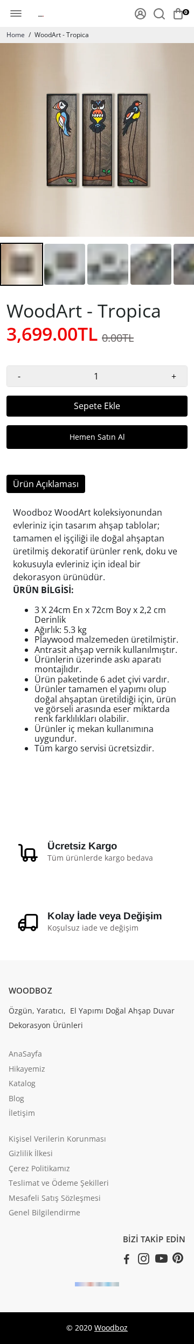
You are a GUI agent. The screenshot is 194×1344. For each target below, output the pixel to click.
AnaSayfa (25, 1054)
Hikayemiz (27, 1069)
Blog (16, 1099)
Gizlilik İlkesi (31, 1154)
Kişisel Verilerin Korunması (57, 1139)
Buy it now (97, 437)
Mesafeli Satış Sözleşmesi (55, 1198)
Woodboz (111, 1328)
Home (15, 34)
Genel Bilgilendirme (44, 1213)
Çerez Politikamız (39, 1169)
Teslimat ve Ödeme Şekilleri (59, 1183)
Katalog (22, 1084)
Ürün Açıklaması (46, 484)
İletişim (22, 1113)
